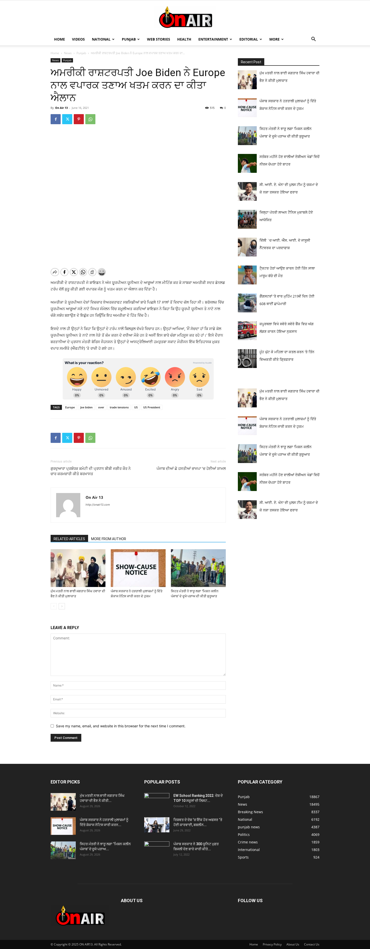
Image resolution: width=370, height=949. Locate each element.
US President (151, 407)
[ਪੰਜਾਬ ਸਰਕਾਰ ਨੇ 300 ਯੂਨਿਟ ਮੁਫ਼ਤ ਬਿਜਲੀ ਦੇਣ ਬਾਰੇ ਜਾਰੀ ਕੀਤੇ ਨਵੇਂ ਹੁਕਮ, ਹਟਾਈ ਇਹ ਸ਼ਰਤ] (156, 849)
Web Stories (158, 39)
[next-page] (62, 606)
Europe (70, 407)
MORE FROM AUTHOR (108, 539)
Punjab (129, 39)
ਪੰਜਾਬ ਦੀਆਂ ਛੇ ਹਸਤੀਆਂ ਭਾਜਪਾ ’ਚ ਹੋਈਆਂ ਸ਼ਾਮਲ (191, 468)
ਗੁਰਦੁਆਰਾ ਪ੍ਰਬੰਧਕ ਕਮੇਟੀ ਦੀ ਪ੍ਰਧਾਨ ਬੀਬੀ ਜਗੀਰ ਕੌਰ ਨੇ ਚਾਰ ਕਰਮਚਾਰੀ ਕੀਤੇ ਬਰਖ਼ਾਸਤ (91, 471)
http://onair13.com (98, 504)
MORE (274, 39)
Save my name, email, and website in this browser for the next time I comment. (121, 726)
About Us (292, 944)
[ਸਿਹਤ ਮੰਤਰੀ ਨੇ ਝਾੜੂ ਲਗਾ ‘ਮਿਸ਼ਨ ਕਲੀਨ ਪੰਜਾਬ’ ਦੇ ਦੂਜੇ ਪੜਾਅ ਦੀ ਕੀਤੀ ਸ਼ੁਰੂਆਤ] (198, 568)
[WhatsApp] (90, 119)
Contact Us (311, 944)
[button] (313, 39)
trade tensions (119, 407)
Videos (78, 39)
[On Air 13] (185, 17)
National (101, 39)
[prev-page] (54, 606)
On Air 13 (61, 108)
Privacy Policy (272, 944)
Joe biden (86, 407)
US (136, 407)
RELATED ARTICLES (69, 539)
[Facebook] (56, 119)
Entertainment (213, 39)
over (101, 407)
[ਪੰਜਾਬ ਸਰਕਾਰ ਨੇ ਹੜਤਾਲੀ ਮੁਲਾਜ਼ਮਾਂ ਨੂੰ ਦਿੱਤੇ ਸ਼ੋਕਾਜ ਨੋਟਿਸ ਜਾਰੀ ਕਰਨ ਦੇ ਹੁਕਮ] (138, 568)
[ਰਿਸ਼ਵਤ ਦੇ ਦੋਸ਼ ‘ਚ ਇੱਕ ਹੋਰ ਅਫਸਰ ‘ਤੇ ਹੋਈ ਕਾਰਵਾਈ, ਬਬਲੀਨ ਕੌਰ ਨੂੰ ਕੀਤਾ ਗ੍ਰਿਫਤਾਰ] (156, 824)
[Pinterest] (79, 119)
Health (184, 39)
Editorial (248, 39)
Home (59, 39)
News (68, 53)
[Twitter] (67, 119)
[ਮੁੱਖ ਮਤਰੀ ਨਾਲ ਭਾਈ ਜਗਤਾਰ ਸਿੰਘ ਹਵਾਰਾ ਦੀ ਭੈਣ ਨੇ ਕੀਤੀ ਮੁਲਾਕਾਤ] (78, 568)
